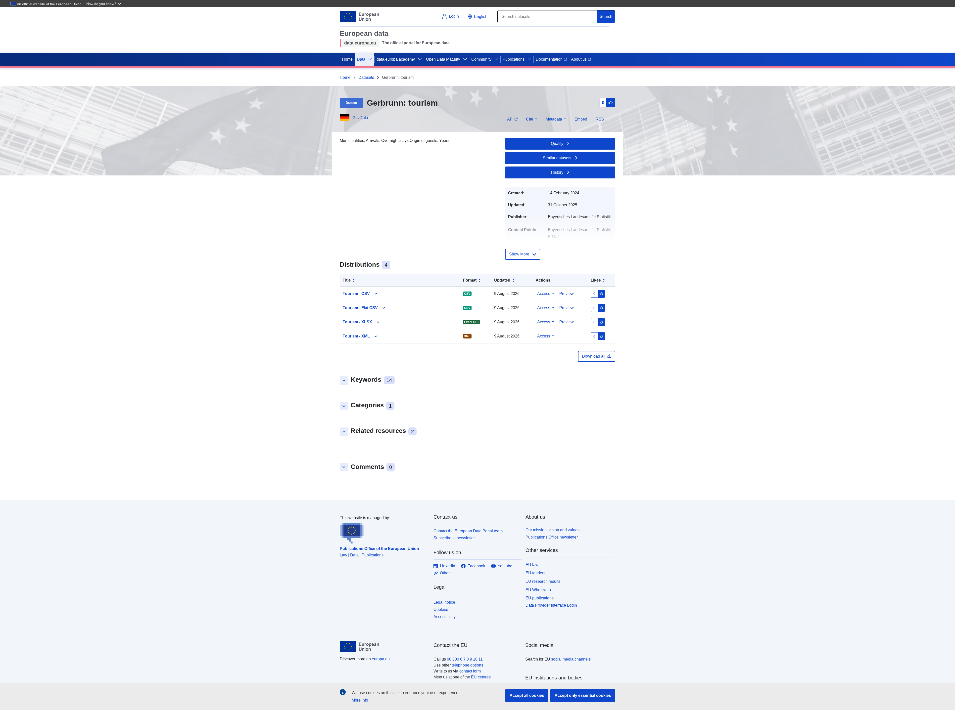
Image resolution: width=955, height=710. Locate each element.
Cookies (440, 609)
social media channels (571, 659)
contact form (470, 671)
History (557, 172)
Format (470, 280)
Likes (596, 280)
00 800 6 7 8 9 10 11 (465, 659)
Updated (502, 280)
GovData (360, 118)
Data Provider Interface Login (551, 605)
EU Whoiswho (538, 590)
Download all (593, 356)
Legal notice (444, 602)
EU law (531, 565)
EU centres (481, 677)
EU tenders (535, 573)
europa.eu (381, 659)
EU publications (539, 598)
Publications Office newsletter (551, 537)
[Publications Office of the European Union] (384, 532)
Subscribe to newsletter (454, 538)
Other (445, 573)
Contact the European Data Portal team (468, 531)
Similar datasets (557, 158)
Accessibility (444, 617)
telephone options (467, 665)
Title (347, 280)
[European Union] (384, 646)
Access (543, 294)
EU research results (542, 581)
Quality (557, 143)
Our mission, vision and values (552, 530)
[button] (104, 3)
